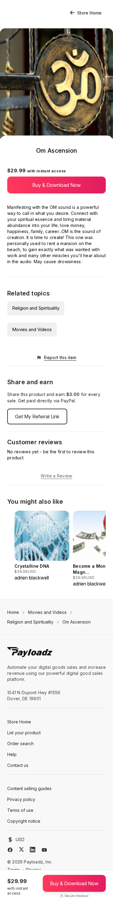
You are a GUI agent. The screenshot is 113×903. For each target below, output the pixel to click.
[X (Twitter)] (21, 849)
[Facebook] (10, 850)
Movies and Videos (32, 329)
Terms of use (20, 810)
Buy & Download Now (56, 185)
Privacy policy (21, 799)
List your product (24, 732)
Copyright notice (23, 821)
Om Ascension (76, 621)
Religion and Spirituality (35, 308)
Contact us (17, 765)
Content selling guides (29, 788)
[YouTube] (44, 850)
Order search (20, 743)
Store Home (89, 12)
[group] (41, 546)
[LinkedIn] (32, 849)
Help (12, 754)
